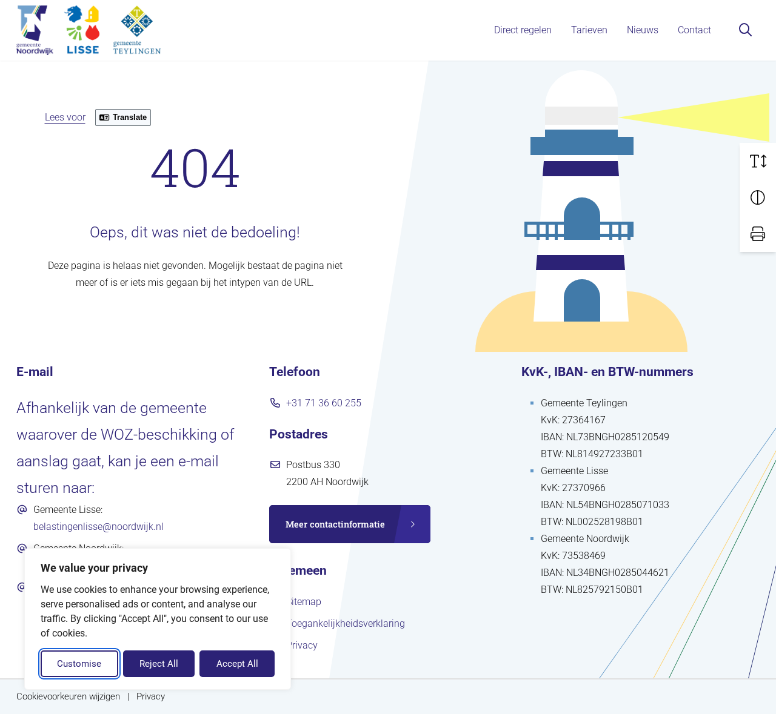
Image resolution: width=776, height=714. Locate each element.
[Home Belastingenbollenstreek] (88, 30)
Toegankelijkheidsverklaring (345, 623)
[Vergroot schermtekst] (758, 161)
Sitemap (303, 601)
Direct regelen (523, 30)
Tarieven (589, 30)
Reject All (158, 663)
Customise (79, 663)
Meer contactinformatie (335, 524)
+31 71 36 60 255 (323, 403)
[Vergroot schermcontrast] (758, 197)
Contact (694, 30)
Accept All (237, 663)
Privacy (302, 645)
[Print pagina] (758, 234)
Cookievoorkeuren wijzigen (68, 697)
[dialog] (157, 619)
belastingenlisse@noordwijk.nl (98, 526)
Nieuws (642, 30)
